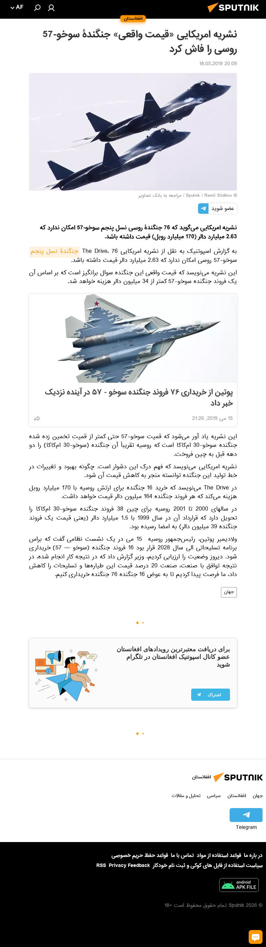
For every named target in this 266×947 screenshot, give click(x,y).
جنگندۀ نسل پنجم (54, 252)
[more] (37, 418)
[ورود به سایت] (51, 8)
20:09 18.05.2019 (218, 64)
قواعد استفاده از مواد (219, 855)
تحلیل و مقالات (186, 796)
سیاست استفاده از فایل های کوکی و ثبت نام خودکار (208, 865)
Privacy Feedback (129, 865)
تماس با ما (182, 855)
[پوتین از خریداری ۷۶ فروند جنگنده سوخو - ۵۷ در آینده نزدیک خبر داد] (133, 338)
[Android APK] (239, 886)
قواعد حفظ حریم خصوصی (140, 855)
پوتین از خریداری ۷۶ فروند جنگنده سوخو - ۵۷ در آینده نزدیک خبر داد (139, 398)
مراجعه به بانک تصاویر (160, 196)
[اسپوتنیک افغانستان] (235, 14)
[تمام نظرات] (256, 937)
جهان (229, 592)
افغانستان (237, 796)
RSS (101, 865)
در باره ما (253, 855)
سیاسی (214, 796)
